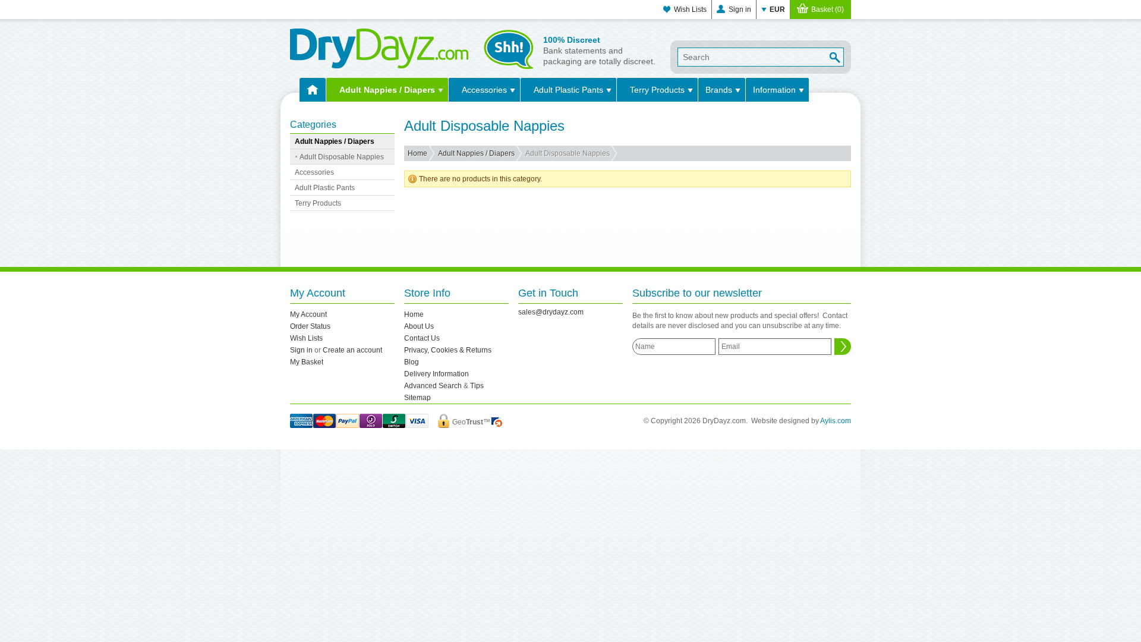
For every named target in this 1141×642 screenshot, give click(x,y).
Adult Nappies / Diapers (387, 90)
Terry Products (657, 90)
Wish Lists (690, 9)
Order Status (310, 326)
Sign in (740, 9)
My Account (308, 314)
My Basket (306, 362)
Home (417, 153)
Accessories (484, 90)
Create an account (352, 350)
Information (774, 90)
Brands (718, 90)
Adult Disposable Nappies (342, 157)
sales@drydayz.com (551, 312)
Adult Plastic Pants (568, 90)
